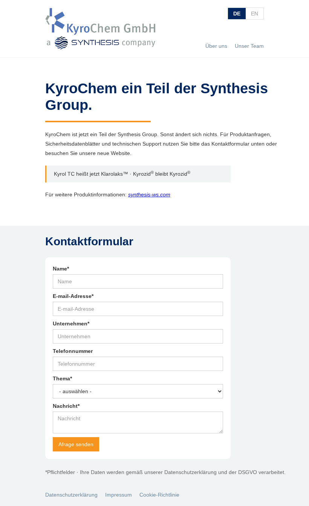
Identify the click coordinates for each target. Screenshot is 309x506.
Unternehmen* (71, 324)
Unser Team (249, 46)
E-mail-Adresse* (73, 296)
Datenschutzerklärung (71, 495)
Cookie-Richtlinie (159, 495)
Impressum (118, 495)
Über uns (216, 46)
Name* (61, 269)
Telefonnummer (73, 351)
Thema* (62, 378)
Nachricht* (66, 406)
